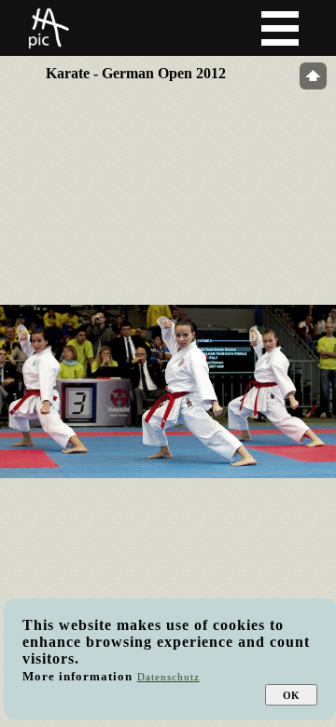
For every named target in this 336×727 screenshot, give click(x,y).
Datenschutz (168, 676)
